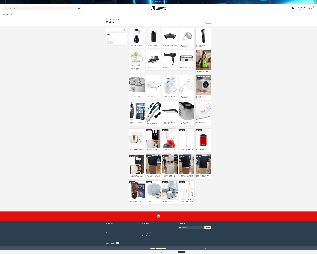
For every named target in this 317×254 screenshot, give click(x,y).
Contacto (34, 15)
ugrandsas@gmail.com (147, 232)
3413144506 (145, 230)
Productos (25, 15)
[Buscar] (79, 8)
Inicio (17, 15)
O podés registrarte (299, 9)
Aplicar (110, 42)
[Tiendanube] (206, 248)
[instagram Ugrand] (158, 216)
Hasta (115, 37)
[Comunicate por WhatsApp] (308, 8)
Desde (109, 37)
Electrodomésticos (113, 19)
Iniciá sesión (301, 7)
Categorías (8, 14)
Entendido (181, 251)
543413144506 (145, 227)
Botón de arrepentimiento (161, 248)
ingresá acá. (152, 248)
